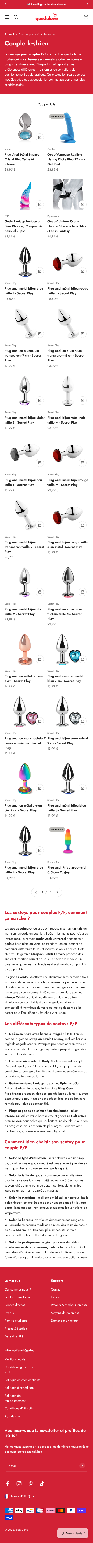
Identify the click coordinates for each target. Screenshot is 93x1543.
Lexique (10, 1313)
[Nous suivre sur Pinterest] (31, 1484)
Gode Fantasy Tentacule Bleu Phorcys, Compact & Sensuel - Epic (23, 226)
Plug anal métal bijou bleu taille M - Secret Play (24, 870)
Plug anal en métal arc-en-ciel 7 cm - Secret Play (23, 807)
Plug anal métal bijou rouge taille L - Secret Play (67, 290)
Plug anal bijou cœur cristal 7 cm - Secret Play (67, 740)
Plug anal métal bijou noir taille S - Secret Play (23, 482)
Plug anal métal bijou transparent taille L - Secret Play (24, 547)
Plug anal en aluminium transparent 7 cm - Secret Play (23, 355)
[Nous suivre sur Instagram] (19, 1484)
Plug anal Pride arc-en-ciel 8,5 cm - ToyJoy (66, 870)
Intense (8, 149)
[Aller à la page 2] (57, 892)
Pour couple (25, 34)
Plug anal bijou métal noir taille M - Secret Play (66, 420)
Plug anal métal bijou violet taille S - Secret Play (24, 420)
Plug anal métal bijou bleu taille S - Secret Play (66, 807)
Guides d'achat (15, 1305)
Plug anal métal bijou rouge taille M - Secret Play (67, 482)
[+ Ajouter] (40, 137)
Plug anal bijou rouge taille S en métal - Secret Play (67, 544)
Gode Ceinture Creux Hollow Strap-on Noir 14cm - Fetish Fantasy (67, 226)
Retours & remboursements (69, 1305)
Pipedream (53, 216)
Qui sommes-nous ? (18, 1289)
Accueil (9, 34)
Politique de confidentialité (22, 1380)
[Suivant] (87, 4)
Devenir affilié (14, 1336)
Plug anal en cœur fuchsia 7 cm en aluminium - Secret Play (25, 743)
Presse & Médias (16, 1328)
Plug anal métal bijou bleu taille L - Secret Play (24, 290)
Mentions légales (16, 1359)
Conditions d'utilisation (20, 1408)
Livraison (57, 1297)
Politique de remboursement (15, 1398)
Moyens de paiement (65, 1313)
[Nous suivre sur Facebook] (8, 1484)
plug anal (58, 1131)
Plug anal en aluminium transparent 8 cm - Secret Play (65, 355)
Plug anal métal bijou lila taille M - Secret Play (23, 611)
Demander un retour (64, 1320)
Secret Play (10, 283)
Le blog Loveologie (17, 1297)
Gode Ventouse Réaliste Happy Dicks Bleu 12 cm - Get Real (66, 159)
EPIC (7, 216)
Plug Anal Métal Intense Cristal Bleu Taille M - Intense (22, 159)
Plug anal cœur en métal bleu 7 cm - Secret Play (65, 678)
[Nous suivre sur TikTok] (42, 1484)
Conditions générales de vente (21, 1369)
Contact (56, 1289)
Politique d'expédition (19, 1387)
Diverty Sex (53, 862)
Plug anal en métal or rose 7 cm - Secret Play (24, 678)
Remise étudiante (16, 1320)
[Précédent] (5, 4)
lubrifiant (26, 1190)
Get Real (52, 149)
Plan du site (12, 1416)
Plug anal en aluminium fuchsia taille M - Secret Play (64, 614)
